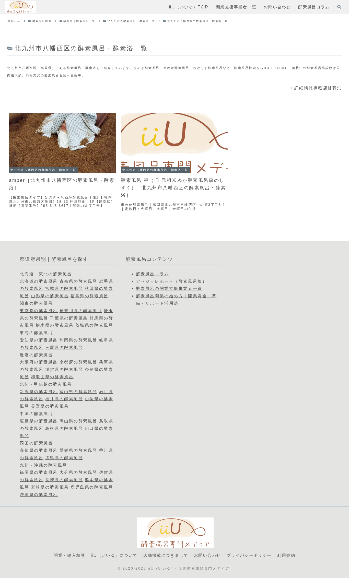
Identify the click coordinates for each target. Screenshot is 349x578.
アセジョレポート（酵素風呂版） (171, 281)
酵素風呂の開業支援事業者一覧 (169, 288)
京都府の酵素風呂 (78, 362)
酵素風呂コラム (152, 274)
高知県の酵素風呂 (38, 450)
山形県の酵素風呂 (50, 296)
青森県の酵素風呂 (78, 281)
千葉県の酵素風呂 (69, 318)
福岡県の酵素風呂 (38, 472)
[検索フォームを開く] (339, 7)
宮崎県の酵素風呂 (50, 487)
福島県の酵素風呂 (89, 296)
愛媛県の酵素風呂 (78, 450)
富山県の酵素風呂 (78, 392)
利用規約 (286, 555)
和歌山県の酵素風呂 (52, 377)
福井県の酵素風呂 (64, 399)
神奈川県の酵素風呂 (81, 311)
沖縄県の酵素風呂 (38, 494)
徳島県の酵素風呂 (64, 458)
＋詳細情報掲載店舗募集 (316, 88)
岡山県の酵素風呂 (78, 421)
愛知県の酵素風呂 (38, 340)
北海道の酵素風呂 (38, 281)
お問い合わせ (207, 555)
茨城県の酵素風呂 (94, 325)
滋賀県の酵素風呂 (64, 369)
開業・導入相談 (69, 555)
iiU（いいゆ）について (114, 555)
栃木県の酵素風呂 (55, 325)
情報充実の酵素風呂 (42, 75)
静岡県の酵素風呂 (78, 340)
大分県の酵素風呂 (78, 472)
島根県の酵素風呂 (64, 428)
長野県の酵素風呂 (50, 406)
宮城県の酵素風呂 (64, 288)
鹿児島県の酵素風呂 (92, 487)
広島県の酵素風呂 (38, 421)
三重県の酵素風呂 (64, 347)
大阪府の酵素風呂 (38, 362)
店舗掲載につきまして (165, 555)
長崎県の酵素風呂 (64, 480)
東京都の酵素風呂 (38, 311)
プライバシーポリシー (249, 555)
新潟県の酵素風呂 (38, 392)
